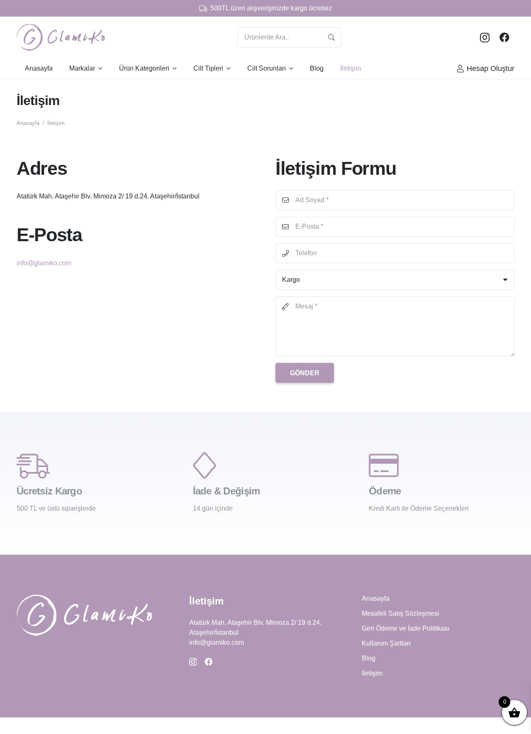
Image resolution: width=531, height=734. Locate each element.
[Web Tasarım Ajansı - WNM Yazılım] (265, 727)
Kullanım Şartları (386, 643)
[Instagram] (484, 37)
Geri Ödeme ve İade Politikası (405, 628)
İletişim (372, 673)
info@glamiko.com (44, 263)
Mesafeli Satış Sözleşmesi (400, 613)
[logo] (61, 37)
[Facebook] (504, 37)
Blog (368, 658)
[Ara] (331, 37)
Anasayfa (376, 598)
